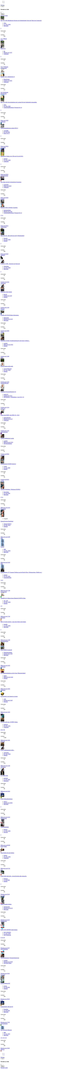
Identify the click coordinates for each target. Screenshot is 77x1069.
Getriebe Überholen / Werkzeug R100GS (10, 489)
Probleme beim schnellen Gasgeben (9, 207)
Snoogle (6, 238)
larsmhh (5, 624)
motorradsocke (7, 417)
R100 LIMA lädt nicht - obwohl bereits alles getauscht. (14, 876)
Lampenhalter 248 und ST (7, 1006)
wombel (5, 343)
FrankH (2, 199)
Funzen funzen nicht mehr (7, 366)
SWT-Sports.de (7, 935)
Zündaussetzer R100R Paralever (8, 464)
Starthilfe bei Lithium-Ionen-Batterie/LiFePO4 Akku (13, 598)
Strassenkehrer (4, 1023)
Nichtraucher (4, 818)
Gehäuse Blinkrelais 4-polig (7, 438)
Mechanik (6, 25)
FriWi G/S (3, 48)
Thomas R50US (7, 523)
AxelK (5, 466)
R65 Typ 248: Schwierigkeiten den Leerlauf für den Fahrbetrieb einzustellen (19, 102)
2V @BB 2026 (4, 775)
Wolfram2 (3, 121)
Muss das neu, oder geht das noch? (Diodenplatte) (12, 235)
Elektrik (5, 241)
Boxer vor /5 (7, 133)
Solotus (5, 855)
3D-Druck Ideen (7, 963)
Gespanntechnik (7, 577)
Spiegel (2, 546)
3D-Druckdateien (8, 443)
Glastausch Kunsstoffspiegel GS (8, 391)
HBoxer (2, 1049)
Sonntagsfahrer (7, 210)
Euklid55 (3, 255)
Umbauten (6, 54)
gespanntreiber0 (4, 641)
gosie (2, 713)
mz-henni (3, 974)
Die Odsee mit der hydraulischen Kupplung (11, 182)
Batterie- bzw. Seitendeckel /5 (8, 76)
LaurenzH (6, 184)
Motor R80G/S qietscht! (6, 650)
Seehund (6, 724)
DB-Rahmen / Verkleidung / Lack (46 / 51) (14, 397)
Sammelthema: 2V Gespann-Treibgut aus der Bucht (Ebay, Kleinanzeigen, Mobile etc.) (21, 572)
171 (1, 1037)
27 (2, 729)
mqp (2, 869)
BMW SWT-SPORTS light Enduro (9, 929)
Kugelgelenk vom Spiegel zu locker (9, 696)
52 (2, 937)
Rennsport (6, 781)
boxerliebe (3, 147)
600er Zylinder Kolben (6, 904)
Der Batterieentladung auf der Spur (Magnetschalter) (13, 673)
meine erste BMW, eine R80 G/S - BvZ (10, 415)
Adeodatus (6, 266)
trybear (5, 986)
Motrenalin (6, 317)
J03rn (5, 23)
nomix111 (6, 394)
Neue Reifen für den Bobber (7, 852)
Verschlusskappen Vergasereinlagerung (10, 958)
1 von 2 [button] (2, 6)
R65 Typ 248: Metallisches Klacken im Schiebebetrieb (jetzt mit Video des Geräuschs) (21, 20)
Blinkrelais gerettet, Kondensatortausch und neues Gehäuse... (15, 340)
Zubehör (6, 526)
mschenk (6, 778)
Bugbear (6, 878)
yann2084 (6, 130)
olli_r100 (6, 600)
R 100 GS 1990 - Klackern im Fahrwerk (10, 263)
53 (4, 937)
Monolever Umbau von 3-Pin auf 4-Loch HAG (12, 156)
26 (1, 729)
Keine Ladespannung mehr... (7, 750)
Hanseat (2, 308)
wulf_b (5, 801)
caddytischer (4, 227)
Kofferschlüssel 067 (5, 983)
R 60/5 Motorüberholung (6, 799)
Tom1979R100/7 (8, 368)
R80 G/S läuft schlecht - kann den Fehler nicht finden (13, 621)
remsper (5, 575)
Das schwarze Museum (6, 1030)
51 (1, 937)
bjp (4, 51)
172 (4, 1037)
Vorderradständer (5, 827)
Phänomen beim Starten (6, 292)
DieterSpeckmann (8, 652)
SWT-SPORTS (7, 932)
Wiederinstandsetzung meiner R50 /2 (9, 128)
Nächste (2, 5)
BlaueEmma (6, 79)
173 (6, 1037)
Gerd (2, 792)
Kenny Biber (4, 846)
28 (4, 729)
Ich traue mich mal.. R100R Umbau (9, 722)
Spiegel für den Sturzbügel (7, 521)
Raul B (5, 294)
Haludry (6, 829)
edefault (5, 158)
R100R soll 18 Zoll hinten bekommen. (10, 315)
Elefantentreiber (4, 175)
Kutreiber (3, 617)
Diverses (6, 701)
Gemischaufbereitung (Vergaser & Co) (13, 107)
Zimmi (2, 332)
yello (5, 699)
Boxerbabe (6, 492)
